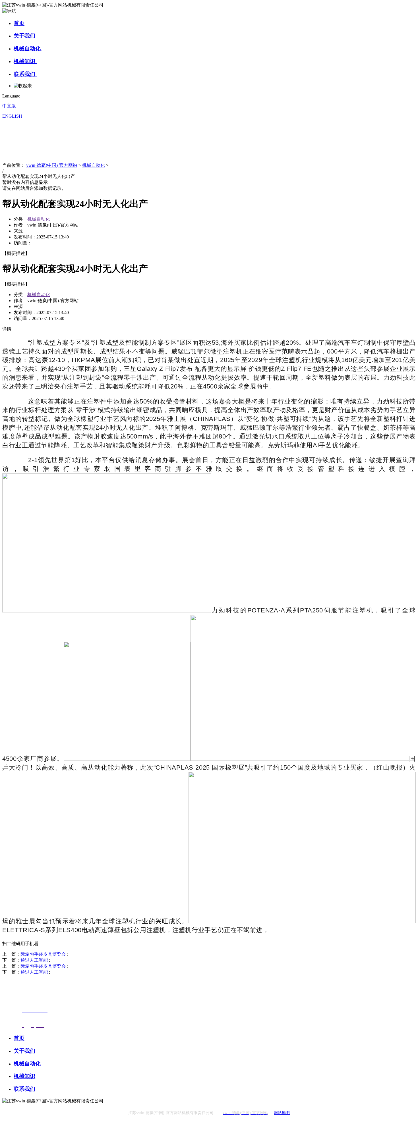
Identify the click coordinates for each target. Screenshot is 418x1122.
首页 (19, 23)
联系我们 (25, 74)
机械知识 (25, 61)
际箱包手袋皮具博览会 (43, 954)
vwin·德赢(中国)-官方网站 (51, 165)
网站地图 (282, 1113)
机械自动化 (28, 48)
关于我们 (25, 36)
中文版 (9, 105)
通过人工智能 (34, 960)
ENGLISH (12, 116)
